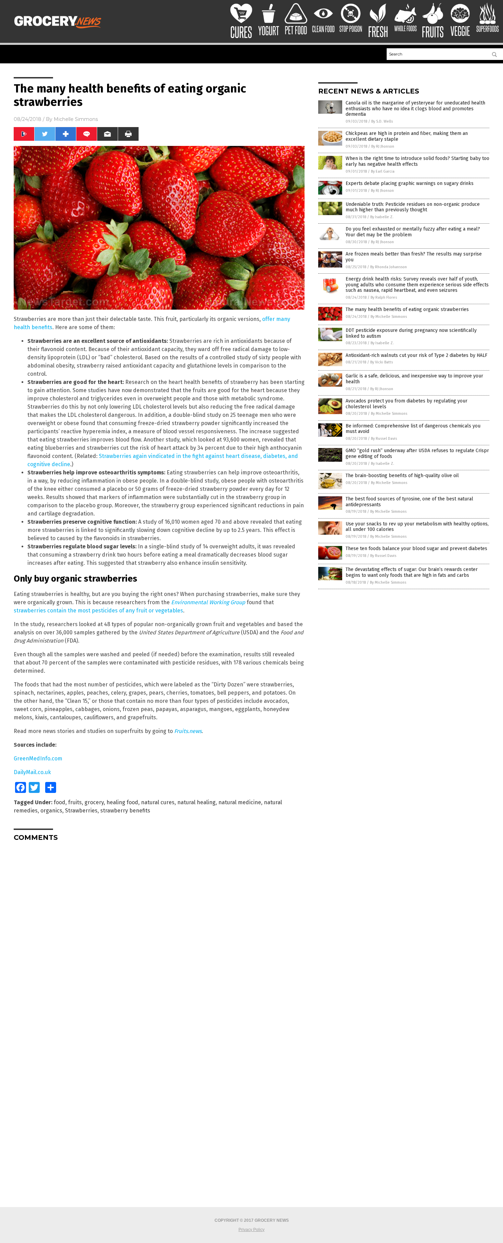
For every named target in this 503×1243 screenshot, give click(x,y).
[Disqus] (159, 932)
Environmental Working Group (208, 602)
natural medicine (239, 802)
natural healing (196, 802)
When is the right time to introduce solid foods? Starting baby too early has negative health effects (417, 161)
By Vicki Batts (381, 362)
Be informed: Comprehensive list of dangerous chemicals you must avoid (413, 429)
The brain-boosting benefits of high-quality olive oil (402, 475)
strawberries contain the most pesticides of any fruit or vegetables (98, 610)
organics (51, 810)
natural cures (158, 802)
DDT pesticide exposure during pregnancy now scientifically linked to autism (411, 333)
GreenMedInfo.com (38, 758)
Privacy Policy (251, 1229)
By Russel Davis (384, 438)
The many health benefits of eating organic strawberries (407, 309)
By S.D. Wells (382, 121)
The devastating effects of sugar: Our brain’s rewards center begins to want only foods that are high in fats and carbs (412, 572)
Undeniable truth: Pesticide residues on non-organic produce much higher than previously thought (413, 207)
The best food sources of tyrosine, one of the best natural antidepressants (409, 502)
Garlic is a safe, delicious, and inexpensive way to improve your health (414, 379)
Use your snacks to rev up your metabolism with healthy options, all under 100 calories (417, 527)
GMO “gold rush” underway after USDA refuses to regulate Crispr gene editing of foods (417, 453)
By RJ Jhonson (382, 146)
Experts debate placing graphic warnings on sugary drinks (410, 183)
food (59, 802)
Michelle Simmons (76, 119)
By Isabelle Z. (382, 217)
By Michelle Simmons (389, 316)
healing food (122, 802)
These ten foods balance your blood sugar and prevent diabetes (416, 548)
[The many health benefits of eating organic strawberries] (59, 30)
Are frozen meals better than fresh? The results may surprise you (414, 257)
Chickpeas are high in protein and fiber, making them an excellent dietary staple (407, 136)
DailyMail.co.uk (32, 772)
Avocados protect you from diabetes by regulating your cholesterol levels (406, 404)
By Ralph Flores (384, 297)
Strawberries (81, 810)
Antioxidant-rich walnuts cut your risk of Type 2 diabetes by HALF (416, 355)
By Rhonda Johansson (388, 267)
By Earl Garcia (383, 171)
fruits (75, 802)
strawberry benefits (125, 810)
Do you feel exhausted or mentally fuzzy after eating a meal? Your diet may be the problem (413, 232)
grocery (94, 802)
